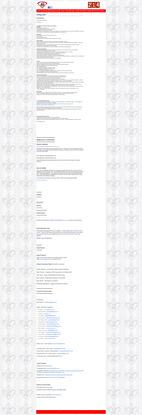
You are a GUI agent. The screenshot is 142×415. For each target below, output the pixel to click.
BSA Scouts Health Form (42, 180)
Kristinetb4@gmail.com (60, 220)
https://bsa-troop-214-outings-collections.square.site (58, 375)
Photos (81, 11)
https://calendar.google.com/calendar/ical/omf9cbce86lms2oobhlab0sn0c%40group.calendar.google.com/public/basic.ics (55, 104)
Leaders (101, 11)
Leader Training (64, 11)
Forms (95, 11)
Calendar (45, 11)
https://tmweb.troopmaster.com (51, 368)
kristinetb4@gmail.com (63, 353)
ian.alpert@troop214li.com (49, 309)
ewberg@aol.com (46, 313)
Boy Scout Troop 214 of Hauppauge (55, 377)
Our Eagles (88, 11)
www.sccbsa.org (56, 394)
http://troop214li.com (46, 366)
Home (39, 11)
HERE (72, 234)
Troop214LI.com (65, 80)
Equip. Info (74, 11)
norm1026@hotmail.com (51, 328)
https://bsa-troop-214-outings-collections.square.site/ (48, 146)
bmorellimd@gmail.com (50, 302)
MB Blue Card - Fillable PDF (44, 238)
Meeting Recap (54, 11)
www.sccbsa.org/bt (48, 387)
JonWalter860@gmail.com (50, 338)
